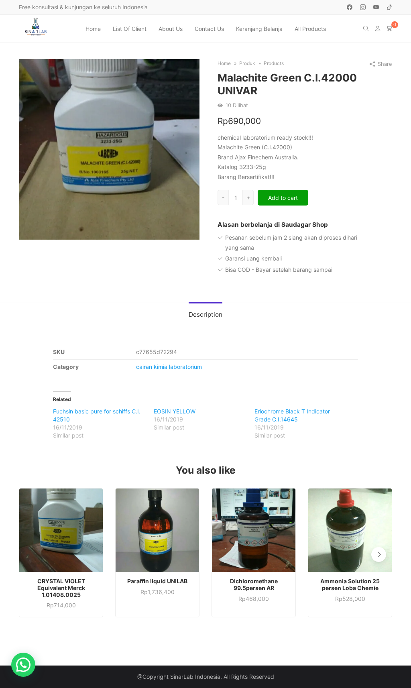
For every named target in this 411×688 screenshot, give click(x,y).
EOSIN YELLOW (174, 411)
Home (93, 28)
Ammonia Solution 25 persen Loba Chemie (350, 584)
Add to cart (283, 197)
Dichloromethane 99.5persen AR (254, 584)
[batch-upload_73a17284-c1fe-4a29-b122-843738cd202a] (109, 148)
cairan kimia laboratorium (169, 366)
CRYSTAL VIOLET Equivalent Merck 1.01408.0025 (61, 588)
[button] (378, 554)
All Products (310, 28)
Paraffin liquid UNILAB (157, 581)
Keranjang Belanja (259, 28)
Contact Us (209, 28)
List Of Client (129, 28)
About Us (171, 28)
